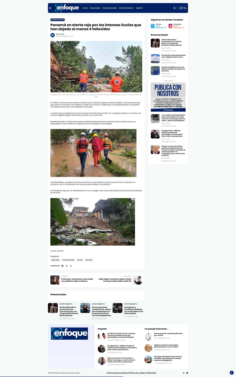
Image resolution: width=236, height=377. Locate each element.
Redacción (60, 34)
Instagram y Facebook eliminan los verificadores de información (133, 310)
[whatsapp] (71, 266)
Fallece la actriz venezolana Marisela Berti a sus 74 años (166, 346)
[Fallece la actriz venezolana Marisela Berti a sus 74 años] (148, 348)
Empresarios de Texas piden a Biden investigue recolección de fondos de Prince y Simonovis (121, 360)
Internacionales (57, 20)
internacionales (68, 260)
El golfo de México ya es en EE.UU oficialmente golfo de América (173, 69)
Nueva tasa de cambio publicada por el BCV (168, 334)
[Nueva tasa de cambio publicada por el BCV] (148, 336)
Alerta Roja (55, 260)
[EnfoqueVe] (67, 8)
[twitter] (66, 266)
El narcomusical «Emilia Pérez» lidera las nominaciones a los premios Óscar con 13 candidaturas (101, 311)
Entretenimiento (66, 304)
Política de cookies (136, 373)
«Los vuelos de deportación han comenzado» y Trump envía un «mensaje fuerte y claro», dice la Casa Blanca (173, 118)
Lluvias (79, 260)
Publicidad (151, 373)
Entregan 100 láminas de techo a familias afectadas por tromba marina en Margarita (168, 358)
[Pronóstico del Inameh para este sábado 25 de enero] (155, 58)
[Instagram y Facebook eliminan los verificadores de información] (117, 308)
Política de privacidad (117, 373)
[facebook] (62, 266)
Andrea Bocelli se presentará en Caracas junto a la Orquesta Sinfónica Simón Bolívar (69, 311)
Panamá (89, 260)
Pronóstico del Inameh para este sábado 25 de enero (173, 56)
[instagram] (187, 373)
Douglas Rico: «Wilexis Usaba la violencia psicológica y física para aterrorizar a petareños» (172, 133)
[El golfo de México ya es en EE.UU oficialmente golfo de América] (155, 70)
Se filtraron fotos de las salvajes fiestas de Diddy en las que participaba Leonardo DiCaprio (121, 335)
